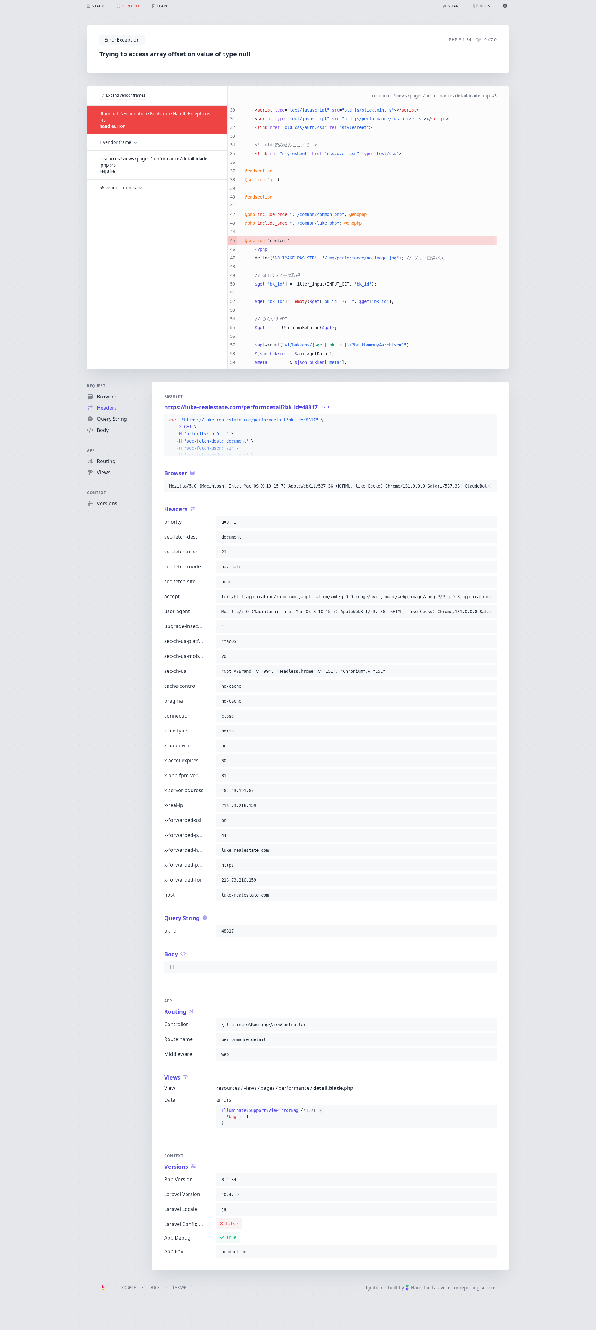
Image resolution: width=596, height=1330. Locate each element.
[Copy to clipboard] (489, 420)
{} (271, 1116)
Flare (416, 1288)
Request (96, 385)
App (91, 450)
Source (128, 1287)
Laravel (180, 1287)
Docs (154, 1287)
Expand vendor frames (125, 95)
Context (96, 492)
